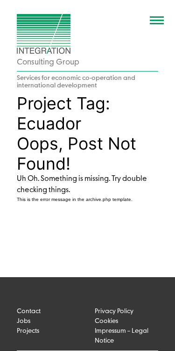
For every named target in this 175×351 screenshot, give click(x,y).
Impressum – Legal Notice (121, 336)
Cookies (106, 321)
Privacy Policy (114, 311)
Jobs (23, 321)
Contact (29, 311)
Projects (28, 331)
